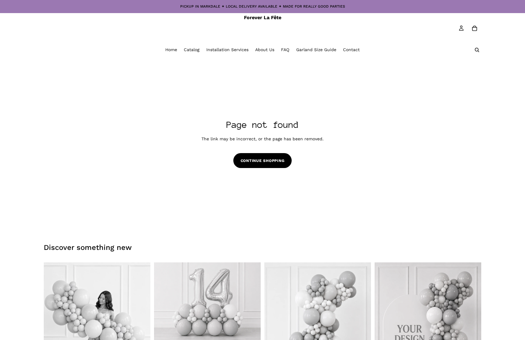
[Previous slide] (53, 332)
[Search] (477, 50)
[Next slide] (141, 332)
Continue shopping (263, 160)
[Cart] (474, 28)
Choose (256, 333)
